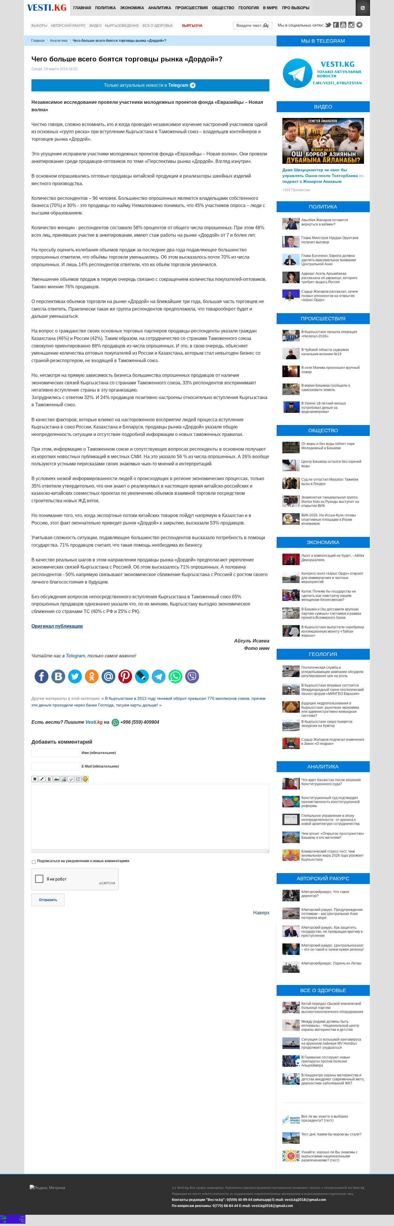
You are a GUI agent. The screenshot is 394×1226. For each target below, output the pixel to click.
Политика (105, 8)
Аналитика (159, 8)
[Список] (78, 779)
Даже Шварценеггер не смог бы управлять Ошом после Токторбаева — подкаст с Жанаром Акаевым (322, 175)
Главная (82, 8)
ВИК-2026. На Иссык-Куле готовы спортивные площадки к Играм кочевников (328, 519)
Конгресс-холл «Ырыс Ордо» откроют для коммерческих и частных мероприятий (332, 577)
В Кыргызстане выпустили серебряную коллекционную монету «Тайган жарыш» (333, 631)
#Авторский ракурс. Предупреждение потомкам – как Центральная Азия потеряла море (332, 914)
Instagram (352, 25)
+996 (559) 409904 (139, 722)
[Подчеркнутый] (49, 779)
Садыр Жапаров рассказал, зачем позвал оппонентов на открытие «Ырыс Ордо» (329, 295)
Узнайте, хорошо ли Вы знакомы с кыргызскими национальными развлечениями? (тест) (329, 1156)
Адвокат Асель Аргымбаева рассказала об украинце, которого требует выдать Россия (329, 278)
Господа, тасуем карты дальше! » (130, 705)
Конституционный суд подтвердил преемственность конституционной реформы (330, 802)
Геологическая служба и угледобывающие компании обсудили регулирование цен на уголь (332, 671)
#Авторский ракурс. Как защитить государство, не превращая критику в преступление (332, 932)
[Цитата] (70, 779)
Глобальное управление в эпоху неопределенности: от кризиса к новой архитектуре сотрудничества (330, 820)
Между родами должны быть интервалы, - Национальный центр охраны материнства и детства (330, 1026)
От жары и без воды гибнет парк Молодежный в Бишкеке (327, 446)
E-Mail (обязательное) (100, 766)
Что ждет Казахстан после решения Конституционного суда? (331, 782)
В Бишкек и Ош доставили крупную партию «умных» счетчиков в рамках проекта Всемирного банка (331, 613)
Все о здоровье (157, 26)
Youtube (344, 25)
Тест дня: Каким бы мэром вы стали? (331, 1134)
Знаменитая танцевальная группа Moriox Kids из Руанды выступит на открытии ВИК (330, 501)
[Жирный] (34, 779)
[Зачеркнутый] (56, 779)
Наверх (261, 912)
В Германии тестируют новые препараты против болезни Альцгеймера (325, 1061)
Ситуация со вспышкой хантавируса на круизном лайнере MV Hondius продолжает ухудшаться (331, 1043)
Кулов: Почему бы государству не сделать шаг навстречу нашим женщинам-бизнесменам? (328, 595)
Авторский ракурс (68, 26)
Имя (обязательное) (99, 753)
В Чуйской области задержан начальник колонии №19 (325, 352)
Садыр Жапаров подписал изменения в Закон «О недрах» (332, 742)
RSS (363, 8)
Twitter (328, 25)
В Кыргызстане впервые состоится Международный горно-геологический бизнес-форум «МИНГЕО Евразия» (332, 689)
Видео (95, 26)
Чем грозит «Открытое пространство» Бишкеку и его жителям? (332, 836)
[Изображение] (63, 779)
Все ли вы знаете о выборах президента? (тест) (324, 1118)
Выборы (39, 26)
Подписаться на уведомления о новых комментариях (83, 861)
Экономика (132, 8)
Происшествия (191, 8)
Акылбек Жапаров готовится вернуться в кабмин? (324, 222)
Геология (249, 8)
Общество (223, 8)
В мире (270, 8)
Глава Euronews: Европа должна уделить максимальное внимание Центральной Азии (328, 260)
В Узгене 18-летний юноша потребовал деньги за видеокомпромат (323, 407)
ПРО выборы (295, 8)
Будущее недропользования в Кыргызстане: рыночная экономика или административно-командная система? (330, 709)
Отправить (48, 900)
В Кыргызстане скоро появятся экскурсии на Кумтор (326, 724)
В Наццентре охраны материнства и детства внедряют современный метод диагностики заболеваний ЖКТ (333, 1079)
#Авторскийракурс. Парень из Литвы (331, 963)
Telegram (360, 25)
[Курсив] (42, 779)
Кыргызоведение (122, 26)
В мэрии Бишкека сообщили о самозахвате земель (325, 387)
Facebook (336, 25)
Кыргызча (192, 26)
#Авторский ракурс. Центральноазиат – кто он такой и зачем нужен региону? (333, 947)
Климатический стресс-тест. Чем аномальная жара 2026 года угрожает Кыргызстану (332, 855)
